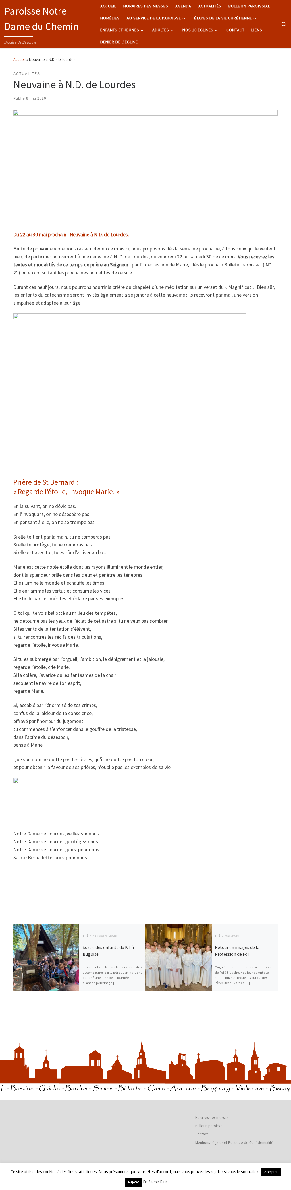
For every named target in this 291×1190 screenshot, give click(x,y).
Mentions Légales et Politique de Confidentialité (234, 1142)
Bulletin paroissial (209, 1125)
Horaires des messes (211, 1117)
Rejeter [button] (133, 1182)
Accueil (19, 59)
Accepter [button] (270, 1172)
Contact (201, 1134)
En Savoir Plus (155, 1182)
